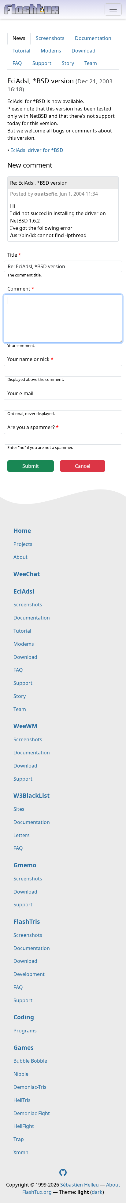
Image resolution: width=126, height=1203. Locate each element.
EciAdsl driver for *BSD (36, 150)
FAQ (17, 63)
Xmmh (20, 1152)
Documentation (93, 38)
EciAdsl (23, 591)
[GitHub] (63, 1172)
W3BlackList (31, 795)
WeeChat (26, 574)
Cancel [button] (82, 466)
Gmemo (24, 865)
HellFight (23, 1126)
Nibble (20, 1074)
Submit (30, 466)
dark (97, 1192)
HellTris (22, 1100)
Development (29, 974)
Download (83, 50)
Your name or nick (28, 359)
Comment (18, 288)
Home (22, 530)
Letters (21, 835)
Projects (22, 544)
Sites (18, 809)
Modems (51, 50)
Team (90, 63)
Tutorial (21, 50)
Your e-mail (20, 393)
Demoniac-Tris (29, 1087)
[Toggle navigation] (113, 9)
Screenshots (50, 38)
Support (41, 63)
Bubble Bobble (30, 1060)
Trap (18, 1139)
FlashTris (26, 921)
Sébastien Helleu (79, 1184)
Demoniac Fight (31, 1113)
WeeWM (25, 726)
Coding (23, 1017)
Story (68, 63)
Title (12, 254)
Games (23, 1047)
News (19, 38)
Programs (25, 1030)
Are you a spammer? (31, 427)
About (20, 557)
